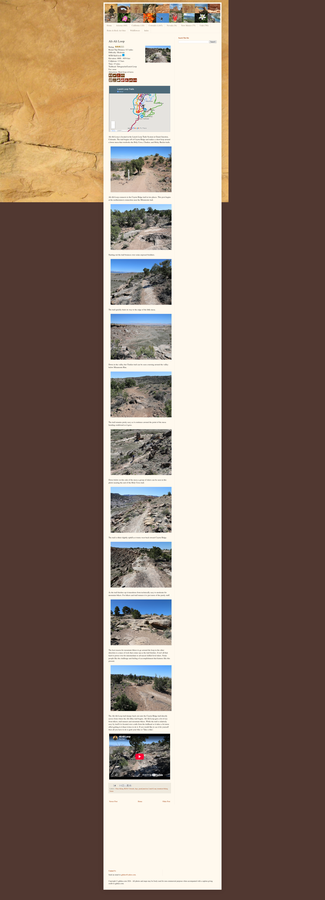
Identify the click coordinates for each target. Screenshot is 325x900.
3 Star (117, 789)
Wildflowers (135, 30)
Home (109, 25)
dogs (136, 789)
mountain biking (162, 789)
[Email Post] (114, 785)
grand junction (143, 789)
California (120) (138, 25)
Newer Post (113, 801)
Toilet (111, 791)
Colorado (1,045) (155, 25)
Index (146, 30)
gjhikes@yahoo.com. (128, 874)
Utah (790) (204, 25)
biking (121, 789)
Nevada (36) (172, 25)
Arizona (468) (121, 25)
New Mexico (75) (188, 25)
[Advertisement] (197, 63)
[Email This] (120, 785)
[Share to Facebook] (128, 785)
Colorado (131, 789)
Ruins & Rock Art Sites (116, 30)
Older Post (166, 801)
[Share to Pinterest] (130, 785)
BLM (126, 789)
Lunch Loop (152, 789)
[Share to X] (125, 785)
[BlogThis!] (123, 785)
